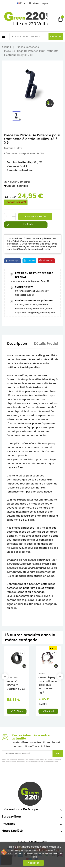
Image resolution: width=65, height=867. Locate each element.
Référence (10, 153)
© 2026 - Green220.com (33, 842)
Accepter (33, 863)
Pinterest (48, 261)
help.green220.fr (17, 548)
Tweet (31, 261)
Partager (14, 261)
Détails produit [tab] (47, 343)
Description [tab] (17, 343)
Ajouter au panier (35, 216)
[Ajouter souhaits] (21, 653)
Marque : (9, 148)
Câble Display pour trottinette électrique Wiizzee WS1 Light (47, 685)
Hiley (19, 148)
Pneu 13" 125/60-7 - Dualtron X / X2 (16, 685)
